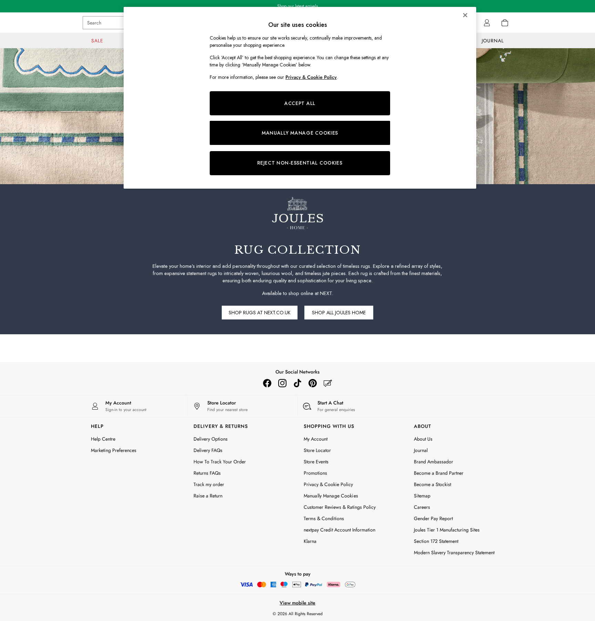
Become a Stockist (432, 484)
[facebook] (267, 383)
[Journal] (327, 383)
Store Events (316, 461)
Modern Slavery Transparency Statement (454, 552)
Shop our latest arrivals (297, 6)
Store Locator (317, 450)
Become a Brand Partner (438, 473)
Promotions (315, 473)
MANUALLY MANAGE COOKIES (300, 132)
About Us (423, 438)
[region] (300, 98)
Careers (422, 507)
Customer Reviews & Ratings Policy (340, 507)
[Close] (465, 15)
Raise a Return (208, 495)
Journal (421, 450)
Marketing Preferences (113, 450)
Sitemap (422, 495)
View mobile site (297, 602)
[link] (486, 22)
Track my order (209, 484)
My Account (315, 438)
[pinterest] (312, 383)
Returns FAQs (207, 473)
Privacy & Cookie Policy (328, 484)
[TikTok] (297, 383)
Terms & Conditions (324, 518)
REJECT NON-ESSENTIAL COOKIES (300, 162)
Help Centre (103, 438)
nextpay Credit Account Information (339, 529)
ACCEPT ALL (299, 103)
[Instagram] (282, 383)
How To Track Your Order (220, 461)
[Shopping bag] (504, 22)
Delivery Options (211, 438)
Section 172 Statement (436, 541)
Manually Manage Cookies (331, 495)
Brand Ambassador (433, 461)
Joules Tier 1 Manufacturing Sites (447, 529)
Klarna (310, 541)
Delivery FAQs (208, 450)
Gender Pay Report (433, 518)
